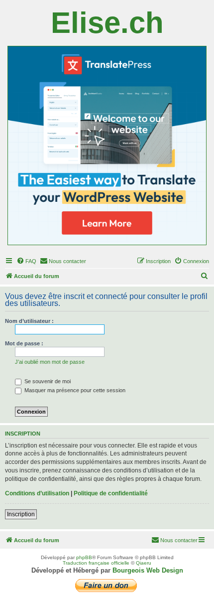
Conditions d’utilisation (37, 493)
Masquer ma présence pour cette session (74, 390)
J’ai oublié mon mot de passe (50, 362)
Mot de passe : (24, 343)
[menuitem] (26, 261)
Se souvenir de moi (47, 381)
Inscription (21, 514)
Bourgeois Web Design (147, 570)
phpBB (84, 557)
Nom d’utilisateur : (29, 321)
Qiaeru (143, 563)
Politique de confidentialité (111, 493)
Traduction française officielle (96, 563)
